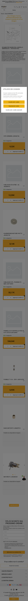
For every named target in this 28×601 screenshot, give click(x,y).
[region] (14, 100)
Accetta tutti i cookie (14, 102)
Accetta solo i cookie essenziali (14, 110)
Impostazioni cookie (14, 106)
